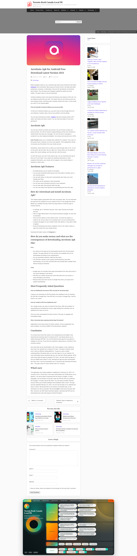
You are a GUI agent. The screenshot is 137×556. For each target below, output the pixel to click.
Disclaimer (85, 544)
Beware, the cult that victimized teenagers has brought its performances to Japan (96, 165)
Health (70, 549)
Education (37, 426)
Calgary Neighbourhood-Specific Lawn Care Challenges (68, 510)
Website (31, 481)
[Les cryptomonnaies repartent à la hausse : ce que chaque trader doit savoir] (92, 124)
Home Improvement (101, 549)
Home (32, 10)
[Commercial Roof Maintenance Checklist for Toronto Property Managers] (92, 179)
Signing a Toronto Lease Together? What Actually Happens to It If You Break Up (97, 61)
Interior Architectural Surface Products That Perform (68, 539)
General (81, 10)
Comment (32, 449)
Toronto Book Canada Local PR (48, 2)
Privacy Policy (39, 10)
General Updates (71, 552)
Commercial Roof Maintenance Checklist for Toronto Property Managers (96, 188)
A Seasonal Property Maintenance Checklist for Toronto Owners (86, 510)
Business (63, 10)
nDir (46, 77)
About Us (56, 10)
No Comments (54, 77)
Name (31, 468)
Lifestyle (72, 10)
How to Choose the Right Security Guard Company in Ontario (86, 505)
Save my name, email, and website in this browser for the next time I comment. (53, 488)
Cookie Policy (93, 544)
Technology (91, 10)
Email (31, 475)
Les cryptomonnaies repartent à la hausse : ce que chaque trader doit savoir (97, 132)
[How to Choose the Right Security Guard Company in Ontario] (92, 75)
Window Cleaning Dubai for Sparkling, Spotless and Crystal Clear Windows (86, 534)
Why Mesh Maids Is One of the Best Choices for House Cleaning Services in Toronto (96, 155)
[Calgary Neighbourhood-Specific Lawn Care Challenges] (92, 95)
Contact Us (49, 10)
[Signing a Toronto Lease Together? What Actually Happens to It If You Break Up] (92, 53)
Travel (61, 552)
